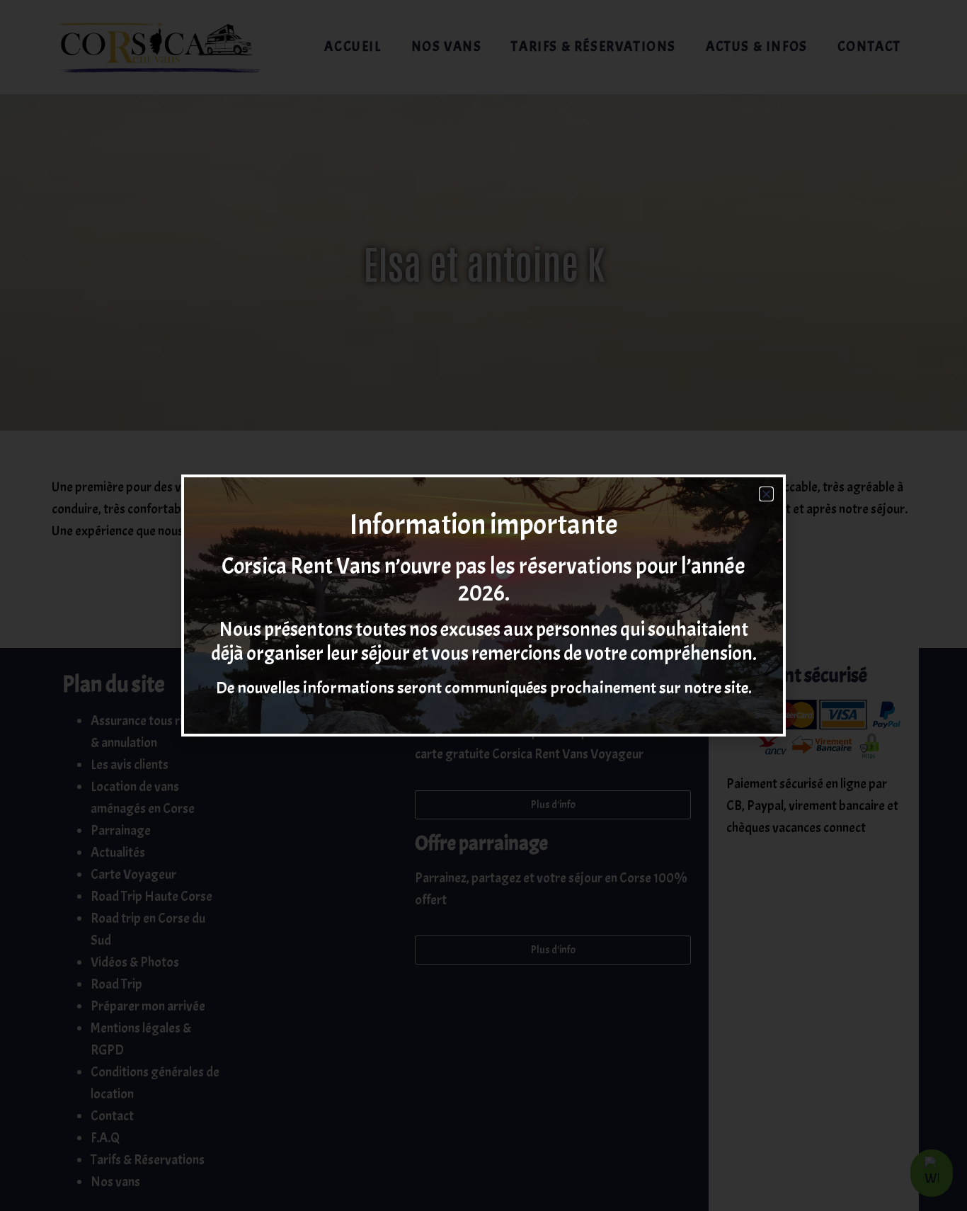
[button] (766, 494)
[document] (483, 605)
